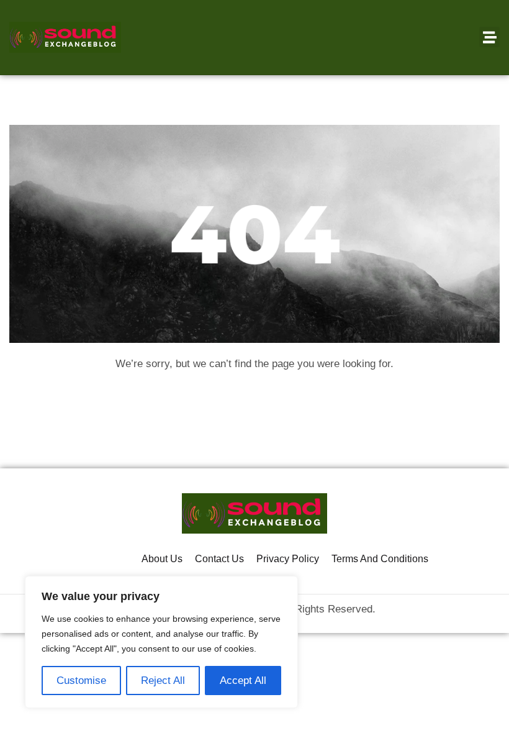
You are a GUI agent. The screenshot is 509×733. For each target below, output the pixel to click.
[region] (161, 642)
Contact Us (219, 558)
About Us (162, 558)
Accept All (243, 680)
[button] (489, 37)
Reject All (163, 680)
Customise (81, 680)
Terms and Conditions (379, 558)
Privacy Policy (287, 558)
